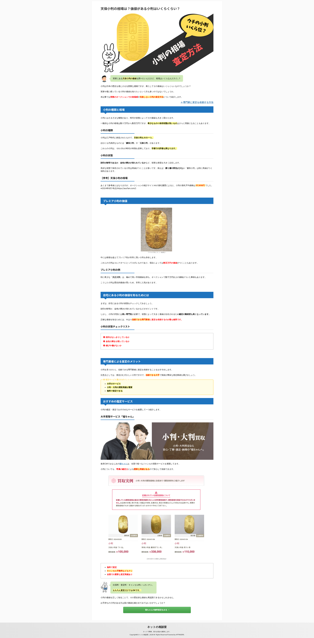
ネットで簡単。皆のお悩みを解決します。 (157, 631)
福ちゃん (123, 463)
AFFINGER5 (180, 635)
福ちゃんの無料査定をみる (156, 610)
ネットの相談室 (157, 626)
